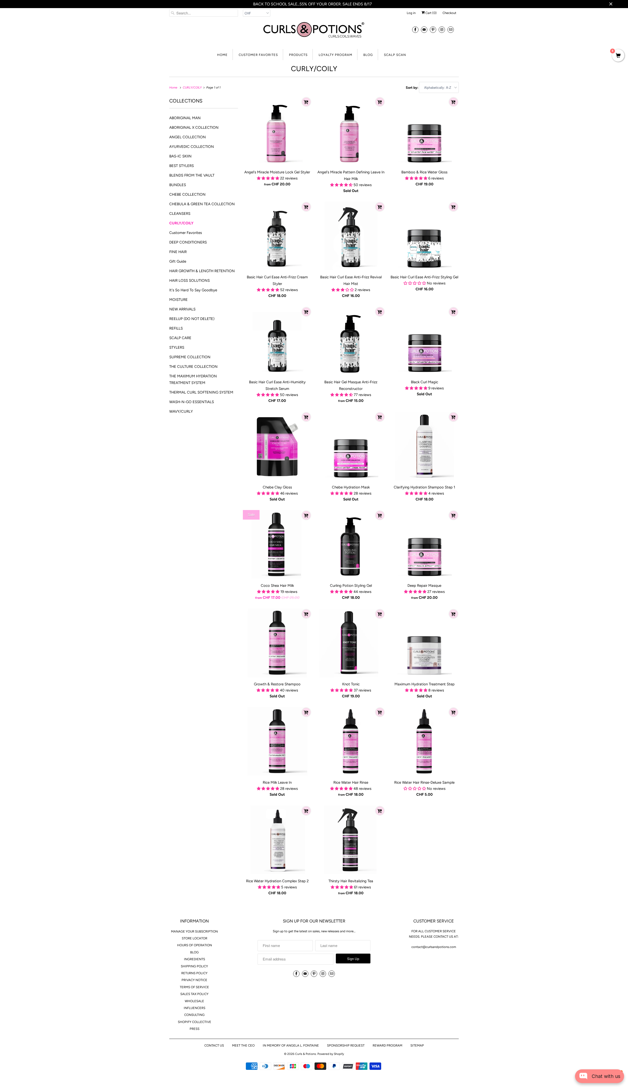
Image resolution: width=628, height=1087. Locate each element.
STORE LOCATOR (194, 938)
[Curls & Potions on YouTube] (424, 29)
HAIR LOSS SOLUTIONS (189, 280)
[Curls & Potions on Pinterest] (433, 29)
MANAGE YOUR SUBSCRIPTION (194, 931)
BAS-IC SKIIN (180, 156)
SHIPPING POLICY (194, 966)
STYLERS (176, 347)
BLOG (368, 55)
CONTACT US (214, 1045)
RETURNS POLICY (194, 973)
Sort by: (412, 88)
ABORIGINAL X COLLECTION (194, 127)
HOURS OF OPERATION (194, 945)
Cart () (431, 13)
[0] (618, 56)
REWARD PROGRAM (387, 1045)
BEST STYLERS (181, 166)
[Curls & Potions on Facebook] (415, 29)
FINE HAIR (178, 252)
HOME (222, 55)
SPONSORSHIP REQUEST (346, 1045)
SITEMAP (417, 1045)
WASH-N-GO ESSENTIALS (191, 402)
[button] (268, 178)
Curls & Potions (305, 1054)
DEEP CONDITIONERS (188, 242)
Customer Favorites (185, 232)
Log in (411, 13)
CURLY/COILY (314, 68)
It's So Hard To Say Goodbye (193, 290)
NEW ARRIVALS (182, 309)
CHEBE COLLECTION (187, 194)
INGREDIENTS (194, 959)
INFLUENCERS (194, 1008)
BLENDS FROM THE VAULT (191, 175)
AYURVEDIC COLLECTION (191, 146)
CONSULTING (194, 1015)
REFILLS (176, 328)
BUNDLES (177, 185)
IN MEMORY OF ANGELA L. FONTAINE (291, 1045)
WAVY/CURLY (181, 411)
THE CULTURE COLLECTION (193, 366)
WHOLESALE (194, 1001)
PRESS (194, 1029)
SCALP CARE (180, 338)
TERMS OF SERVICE (194, 987)
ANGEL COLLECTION (187, 137)
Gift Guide (177, 261)
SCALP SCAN (395, 55)
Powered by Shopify (330, 1054)
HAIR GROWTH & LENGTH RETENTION (202, 271)
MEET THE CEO (243, 1045)
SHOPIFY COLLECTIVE (194, 1022)
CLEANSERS (179, 213)
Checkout (449, 13)
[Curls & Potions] (314, 33)
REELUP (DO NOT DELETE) (191, 319)
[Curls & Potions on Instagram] (442, 29)
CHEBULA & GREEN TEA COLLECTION (202, 204)
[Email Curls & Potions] (450, 29)
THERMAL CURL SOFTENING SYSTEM (201, 392)
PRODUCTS (298, 55)
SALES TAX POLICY (194, 994)
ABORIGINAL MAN (185, 118)
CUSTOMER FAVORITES (258, 55)
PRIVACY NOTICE (194, 980)
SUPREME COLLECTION (189, 357)
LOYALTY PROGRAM (335, 55)
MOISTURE (178, 299)
